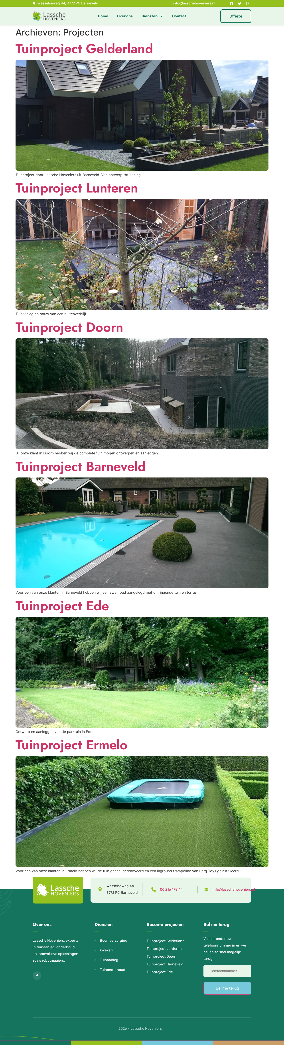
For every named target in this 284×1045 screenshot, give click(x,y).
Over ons (125, 16)
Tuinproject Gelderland (84, 48)
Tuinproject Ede (62, 605)
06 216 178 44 (171, 889)
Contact (179, 16)
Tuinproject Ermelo (72, 744)
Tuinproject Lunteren (77, 188)
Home (103, 16)
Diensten (150, 16)
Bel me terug (227, 988)
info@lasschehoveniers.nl (234, 889)
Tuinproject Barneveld (81, 466)
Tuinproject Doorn (69, 327)
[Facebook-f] (37, 975)
